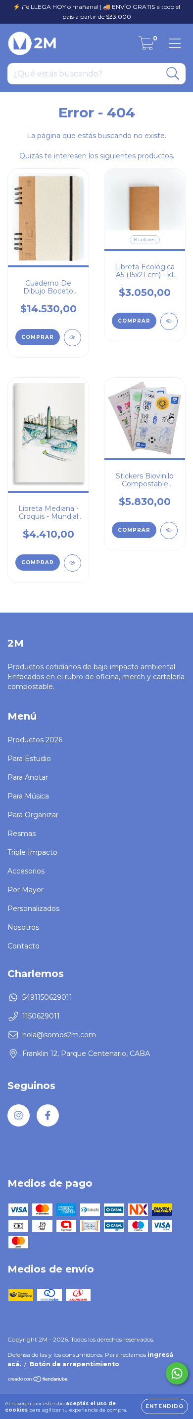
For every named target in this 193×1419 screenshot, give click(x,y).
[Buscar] (173, 73)
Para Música (28, 796)
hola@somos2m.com (59, 1034)
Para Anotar (27, 777)
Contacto (23, 946)
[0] (146, 45)
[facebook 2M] (48, 1115)
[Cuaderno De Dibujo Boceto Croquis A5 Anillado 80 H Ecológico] (72, 337)
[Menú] (175, 43)
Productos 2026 (34, 739)
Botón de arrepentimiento (74, 1364)
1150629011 (41, 1016)
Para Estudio (29, 758)
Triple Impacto (32, 852)
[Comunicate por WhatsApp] (177, 1373)
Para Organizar (32, 814)
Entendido (164, 1406)
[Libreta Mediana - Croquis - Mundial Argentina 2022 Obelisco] (72, 563)
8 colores (144, 239)
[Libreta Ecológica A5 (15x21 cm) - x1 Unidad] (169, 321)
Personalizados (33, 908)
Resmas (21, 833)
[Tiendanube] (38, 1380)
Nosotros (23, 927)
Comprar (37, 337)
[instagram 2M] (18, 1115)
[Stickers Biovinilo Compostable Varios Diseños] (169, 530)
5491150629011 (47, 997)
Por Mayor (25, 889)
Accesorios (26, 871)
